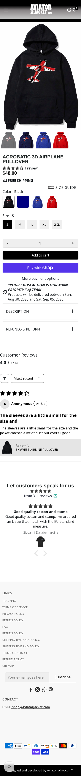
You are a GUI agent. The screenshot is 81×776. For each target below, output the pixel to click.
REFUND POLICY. (13, 659)
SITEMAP (8, 666)
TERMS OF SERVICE (15, 607)
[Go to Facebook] (30, 690)
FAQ (5, 627)
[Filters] (4, 378)
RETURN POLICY (12, 620)
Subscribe (63, 677)
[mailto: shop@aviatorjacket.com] (11, 707)
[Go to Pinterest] (51, 690)
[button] (13, 168)
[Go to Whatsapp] (44, 690)
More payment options (40, 278)
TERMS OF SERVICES (15, 653)
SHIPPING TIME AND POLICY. (21, 640)
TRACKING (9, 601)
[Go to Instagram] (37, 690)
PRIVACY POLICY (13, 614)
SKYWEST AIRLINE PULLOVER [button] (37, 449)
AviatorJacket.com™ (60, 770)
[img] (40, 491)
